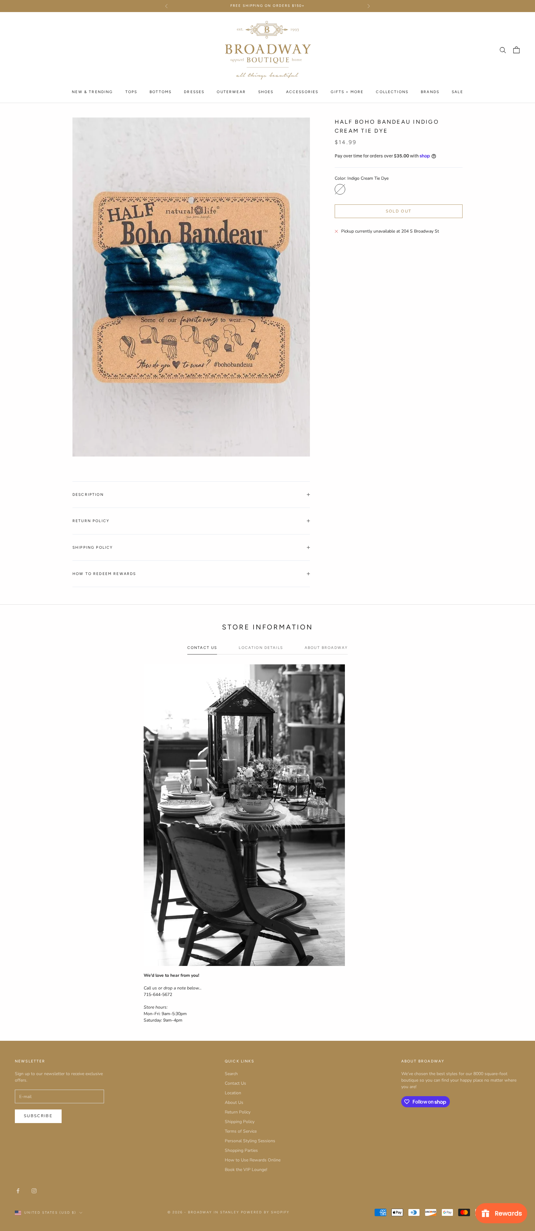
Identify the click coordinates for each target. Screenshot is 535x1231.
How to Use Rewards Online (253, 1160)
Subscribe (38, 1116)
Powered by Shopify (265, 1212)
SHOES (266, 91)
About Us (234, 1102)
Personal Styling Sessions (250, 1141)
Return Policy (237, 1112)
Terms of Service (241, 1131)
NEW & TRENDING (92, 91)
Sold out (399, 211)
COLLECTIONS (392, 91)
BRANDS (430, 91)
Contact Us (235, 1083)
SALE (457, 91)
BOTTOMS (161, 91)
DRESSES (194, 91)
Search (231, 1074)
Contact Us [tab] (202, 648)
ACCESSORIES (302, 91)
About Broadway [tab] (326, 648)
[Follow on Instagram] (34, 1191)
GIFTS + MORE (347, 91)
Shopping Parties (241, 1150)
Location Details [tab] (261, 648)
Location (233, 1093)
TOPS (131, 91)
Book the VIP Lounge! (246, 1170)
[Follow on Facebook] (18, 1191)
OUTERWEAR (231, 91)
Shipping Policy (239, 1122)
